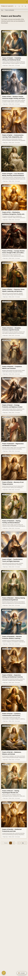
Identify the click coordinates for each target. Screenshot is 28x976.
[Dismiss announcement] (26, 2)
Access (23, 1)
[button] (22, 973)
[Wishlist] (22, 6)
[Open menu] (15, 6)
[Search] (19, 6)
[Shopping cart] (25, 6)
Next (23, 843)
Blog (2, 10)
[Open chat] (4, 973)
